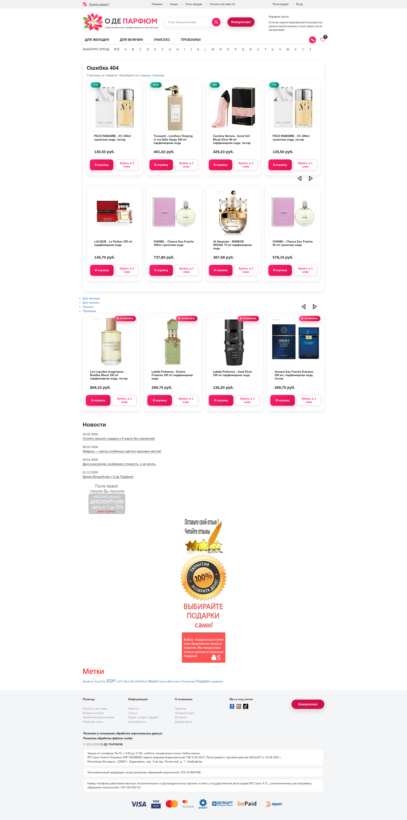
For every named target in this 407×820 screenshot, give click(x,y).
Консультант (241, 22)
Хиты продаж (193, 4)
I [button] (184, 49)
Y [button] (303, 49)
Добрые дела (183, 721)
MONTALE (141, 681)
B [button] (133, 49)
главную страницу (151, 75)
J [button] (191, 49)
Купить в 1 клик (127, 165)
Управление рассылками (98, 717)
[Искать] (216, 22)
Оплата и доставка (95, 708)
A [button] (126, 49)
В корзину (102, 164)
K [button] (198, 49)
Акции (174, 4)
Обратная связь (93, 721)
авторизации (276, 29)
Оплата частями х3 (222, 4)
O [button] (228, 49)
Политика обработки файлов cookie (107, 738)
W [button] (288, 49)
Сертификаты (137, 721)
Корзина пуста (279, 16)
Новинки (157, 4)
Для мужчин (131, 40)
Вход (299, 4)
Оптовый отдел (185, 713)
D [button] (148, 49)
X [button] (296, 49)
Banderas (88, 681)
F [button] (162, 49)
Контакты (181, 717)
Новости (133, 708)
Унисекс (162, 40)
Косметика (188, 681)
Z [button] (310, 49)
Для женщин (97, 40)
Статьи (132, 713)
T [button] (265, 49)
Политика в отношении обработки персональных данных (122, 733)
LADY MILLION (125, 681)
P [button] (236, 49)
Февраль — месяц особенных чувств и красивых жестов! (122, 451)
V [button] (280, 49)
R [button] (251, 49)
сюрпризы (216, 681)
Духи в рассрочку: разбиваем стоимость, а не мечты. (119, 464)
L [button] (205, 49)
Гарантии (180, 708)
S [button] (258, 49)
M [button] (213, 49)
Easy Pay (100, 681)
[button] (302, 180)
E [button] (155, 49)
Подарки (202, 681)
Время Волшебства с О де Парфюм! (108, 476)
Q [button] (243, 49)
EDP (111, 680)
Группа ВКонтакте (170, 681)
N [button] (221, 49)
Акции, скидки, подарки (143, 717)
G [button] (170, 49)
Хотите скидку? (99, 4)
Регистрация (281, 4)
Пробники (191, 40)
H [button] (177, 49)
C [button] (140, 49)
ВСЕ (117, 49)
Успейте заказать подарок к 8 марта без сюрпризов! (119, 438)
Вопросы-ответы (93, 713)
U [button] (273, 49)
